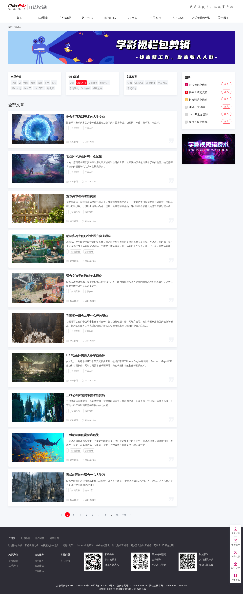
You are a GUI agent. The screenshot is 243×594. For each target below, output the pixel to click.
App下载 (236, 579)
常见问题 (65, 554)
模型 (54, 82)
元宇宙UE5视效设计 (164, 545)
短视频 (50, 88)
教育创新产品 (201, 17)
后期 (40, 82)
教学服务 (88, 17)
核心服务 (39, 554)
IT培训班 (42, 17)
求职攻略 (97, 88)
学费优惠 (235, 556)
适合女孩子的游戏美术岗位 (84, 275)
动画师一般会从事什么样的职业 (87, 315)
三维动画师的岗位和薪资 (82, 435)
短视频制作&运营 (49, 545)
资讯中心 (17, 27)
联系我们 (13, 565)
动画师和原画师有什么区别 (84, 156)
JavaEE (27, 88)
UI (20, 82)
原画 (33, 82)
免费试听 (235, 533)
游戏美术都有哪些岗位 (81, 196)
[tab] (12, 538)
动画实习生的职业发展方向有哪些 (88, 236)
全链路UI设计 (68, 545)
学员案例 (156, 17)
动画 (25, 82)
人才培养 (178, 17)
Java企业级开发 (85, 545)
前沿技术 (104, 82)
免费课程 (235, 544)
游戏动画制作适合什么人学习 (85, 474)
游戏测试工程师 (120, 545)
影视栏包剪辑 (15, 545)
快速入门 (81, 82)
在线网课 (65, 17)
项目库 (132, 17)
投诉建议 (39, 565)
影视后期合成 (31, 545)
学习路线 (74, 88)
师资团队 (110, 17)
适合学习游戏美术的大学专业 (85, 116)
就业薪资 (235, 567)
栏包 (47, 82)
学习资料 (85, 88)
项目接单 (93, 82)
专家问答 (162, 82)
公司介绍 (13, 560)
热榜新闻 (150, 82)
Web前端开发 (103, 545)
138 (124, 514)
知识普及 (139, 82)
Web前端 (16, 88)
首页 (20, 17)
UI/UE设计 (39, 88)
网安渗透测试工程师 (141, 545)
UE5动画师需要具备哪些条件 (85, 355)
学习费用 (65, 560)
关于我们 (223, 17)
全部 (14, 82)
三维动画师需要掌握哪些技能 (85, 395)
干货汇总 (132, 88)
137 (118, 514)
